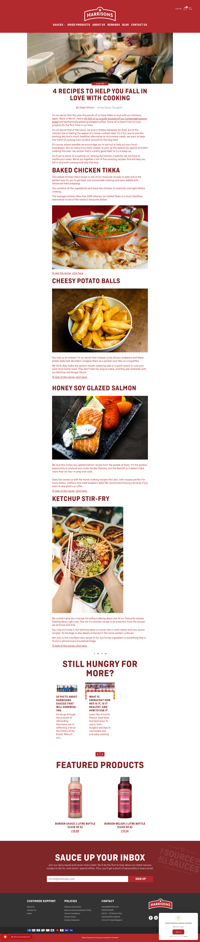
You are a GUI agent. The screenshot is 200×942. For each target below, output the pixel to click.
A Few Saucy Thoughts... (110, 107)
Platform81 (114, 938)
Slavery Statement (72, 920)
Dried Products (78, 24)
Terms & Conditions (72, 913)
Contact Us (139, 24)
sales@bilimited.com (110, 907)
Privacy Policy (70, 917)
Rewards (113, 24)
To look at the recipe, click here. (69, 377)
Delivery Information (72, 907)
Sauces (58, 24)
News (29, 913)
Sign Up (140, 879)
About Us (98, 24)
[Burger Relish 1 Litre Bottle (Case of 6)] (125, 797)
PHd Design (98, 938)
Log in (178, 9)
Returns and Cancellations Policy (77, 910)
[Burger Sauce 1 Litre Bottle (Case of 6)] (75, 797)
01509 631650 (108, 910)
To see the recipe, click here (67, 273)
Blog (125, 24)
